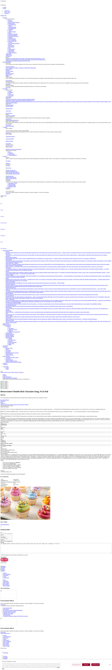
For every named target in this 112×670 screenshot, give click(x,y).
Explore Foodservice (10, 66)
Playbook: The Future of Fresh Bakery (14, 149)
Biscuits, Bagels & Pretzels (13, 22)
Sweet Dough (11, 50)
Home (4, 374)
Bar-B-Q (10, 20)
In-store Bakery (9, 80)
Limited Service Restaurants (14, 331)
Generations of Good (12, 183)
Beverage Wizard (9, 106)
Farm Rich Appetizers (12, 35)
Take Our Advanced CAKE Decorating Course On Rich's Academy (14, 404)
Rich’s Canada (6, 582)
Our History (8, 161)
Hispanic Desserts (12, 38)
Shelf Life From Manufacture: (7, 482)
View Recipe (8, 119)
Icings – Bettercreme (58, 300)
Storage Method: (4, 484)
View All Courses (9, 145)
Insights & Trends (9, 141)
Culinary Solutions (12, 31)
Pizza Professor (9, 113)
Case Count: (15, 484)
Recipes (7, 349)
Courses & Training (10, 138)
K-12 (9, 151)
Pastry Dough (11, 46)
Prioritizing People (12, 186)
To (1, 532)
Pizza (9, 48)
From (2, 534)
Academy (5, 127)
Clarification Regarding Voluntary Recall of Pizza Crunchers (15, 616)
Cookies (10, 30)
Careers (4, 576)
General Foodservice (12, 155)
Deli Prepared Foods (10, 334)
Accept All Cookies (95, 664)
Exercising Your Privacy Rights (9, 611)
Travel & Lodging (9, 71)
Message (2, 542)
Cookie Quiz (8, 110)
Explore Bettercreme (5, 524)
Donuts (9, 32)
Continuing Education (10, 136)
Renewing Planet (11, 184)
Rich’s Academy (6, 356)
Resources (5, 88)
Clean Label (10, 95)
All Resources (8, 96)
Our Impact (8, 187)
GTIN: (2, 479)
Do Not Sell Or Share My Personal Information (12, 610)
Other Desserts (11, 51)
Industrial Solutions (10, 335)
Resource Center (9, 348)
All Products (8, 56)
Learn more (8, 84)
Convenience (11, 328)
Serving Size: (16, 479)
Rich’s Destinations (5, 580)
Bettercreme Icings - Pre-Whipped (10, 378)
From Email (3, 537)
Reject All (86, 664)
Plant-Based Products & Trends (12, 352)
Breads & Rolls (11, 23)
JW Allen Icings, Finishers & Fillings (54, 303)
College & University (12, 329)
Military (7, 76)
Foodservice (8, 326)
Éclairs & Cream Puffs (13, 34)
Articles (9, 91)
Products (5, 17)
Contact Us (6, 13)
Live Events (8, 143)
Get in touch (3, 604)
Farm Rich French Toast (13, 36)
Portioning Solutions (10, 336)
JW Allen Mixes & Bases (39, 306)
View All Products (7, 574)
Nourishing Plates (12, 185)
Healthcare (10, 152)
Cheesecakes (11, 29)
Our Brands (5, 345)
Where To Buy (7, 12)
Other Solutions (9, 69)
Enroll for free (8, 133)
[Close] (109, 664)
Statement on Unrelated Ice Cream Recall (8, 614)
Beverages (10, 21)
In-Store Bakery (9, 333)
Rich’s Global (6, 583)
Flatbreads (10, 37)
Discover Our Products (8, 250)
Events (9, 93)
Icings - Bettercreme (12, 41)
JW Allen (13, 43)
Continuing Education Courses (12, 357)
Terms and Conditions (7, 607)
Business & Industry (10, 73)
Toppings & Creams (12, 52)
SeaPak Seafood (11, 49)
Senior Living (8, 74)
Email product (3, 557)
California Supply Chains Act (9, 612)
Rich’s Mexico (6, 584)
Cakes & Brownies (12, 25)
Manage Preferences (76, 664)
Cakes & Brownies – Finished (58, 264)
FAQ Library (11, 94)
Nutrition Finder (9, 108)
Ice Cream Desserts (12, 39)
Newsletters (10, 92)
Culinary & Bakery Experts (11, 360)
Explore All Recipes (10, 126)
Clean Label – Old (9, 355)
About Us (5, 156)
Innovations (8, 351)
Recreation (8, 72)
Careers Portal (6, 577)
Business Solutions (7, 62)
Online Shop (7, 10)
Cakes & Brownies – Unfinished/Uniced (54, 266)
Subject (2, 539)
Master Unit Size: (16, 482)
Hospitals (8, 70)
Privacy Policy (6, 609)
